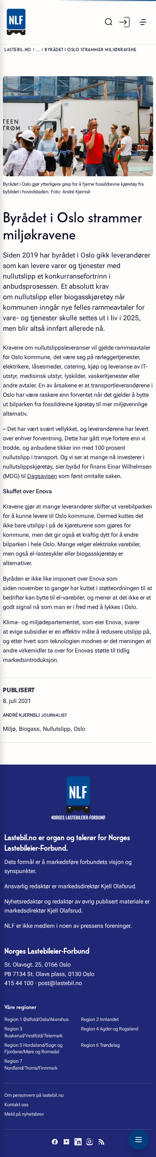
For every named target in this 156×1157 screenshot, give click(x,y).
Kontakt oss (16, 1104)
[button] (143, 22)
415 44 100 (18, 983)
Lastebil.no (17, 49)
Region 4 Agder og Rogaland (109, 1029)
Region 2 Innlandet (100, 1019)
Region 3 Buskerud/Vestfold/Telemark (33, 1032)
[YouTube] (66, 1141)
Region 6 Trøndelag (100, 1045)
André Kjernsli (22, 715)
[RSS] (101, 1141)
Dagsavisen (42, 476)
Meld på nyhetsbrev (24, 1114)
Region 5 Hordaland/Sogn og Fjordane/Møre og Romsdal (33, 1048)
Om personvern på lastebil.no (33, 1095)
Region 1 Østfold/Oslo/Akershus (36, 1019)
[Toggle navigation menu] (138, 1139)
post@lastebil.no (60, 983)
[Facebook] (54, 1141)
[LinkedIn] (78, 1141)
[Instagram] (89, 1141)
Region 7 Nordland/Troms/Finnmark (31, 1064)
